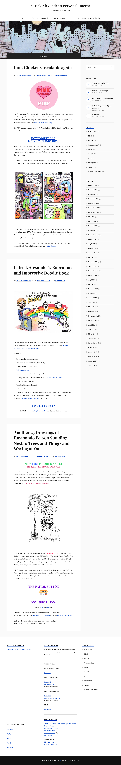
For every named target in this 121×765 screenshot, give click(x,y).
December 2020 (93, 212)
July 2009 (91, 365)
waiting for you (50, 246)
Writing (90, 167)
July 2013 (91, 302)
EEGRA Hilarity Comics (51, 728)
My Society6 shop (50, 684)
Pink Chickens (49, 735)
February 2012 (93, 311)
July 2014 (91, 280)
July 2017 (91, 244)
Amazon (28, 649)
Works (32, 18)
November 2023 (93, 199)
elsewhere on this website (41, 615)
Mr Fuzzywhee (49, 742)
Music (90, 136)
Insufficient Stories (96, 171)
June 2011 (91, 329)
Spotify (22, 649)
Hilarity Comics (49, 726)
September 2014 (93, 271)
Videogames (92, 162)
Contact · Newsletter (60, 18)
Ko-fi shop (47, 673)
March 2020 (92, 221)
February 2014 (93, 289)
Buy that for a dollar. (43, 405)
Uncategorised (61, 75)
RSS (73, 18)
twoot (48, 607)
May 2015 (91, 257)
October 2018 (92, 230)
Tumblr (9, 743)
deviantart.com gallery (65, 615)
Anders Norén (74, 760)
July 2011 (91, 325)
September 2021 (93, 208)
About (22, 18)
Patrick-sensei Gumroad (52, 698)
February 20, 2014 (43, 280)
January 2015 (92, 266)
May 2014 (91, 284)
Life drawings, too (22, 370)
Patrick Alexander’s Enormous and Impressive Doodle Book (43, 269)
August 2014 (92, 275)
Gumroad (47, 696)
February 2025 (93, 190)
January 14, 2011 (43, 456)
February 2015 (93, 262)
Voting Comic (44, 18)
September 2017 (93, 235)
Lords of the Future (50, 744)
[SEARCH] (111, 67)
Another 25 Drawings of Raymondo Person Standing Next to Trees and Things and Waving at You (41, 440)
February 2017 (93, 248)
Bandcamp (10, 649)
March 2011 (92, 334)
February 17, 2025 (43, 75)
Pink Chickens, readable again (43, 67)
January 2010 (92, 352)
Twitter (9, 738)
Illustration (60, 280)
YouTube (9, 734)
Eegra (91, 153)
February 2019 (93, 226)
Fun (91, 158)
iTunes (17, 649)
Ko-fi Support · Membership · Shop (89, 18)
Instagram (10, 729)
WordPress (55, 760)
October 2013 (92, 293)
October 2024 (92, 194)
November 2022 (93, 203)
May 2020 (91, 217)
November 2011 (93, 316)
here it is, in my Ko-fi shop (43, 122)
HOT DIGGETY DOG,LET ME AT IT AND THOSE (43, 139)
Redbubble (47, 682)
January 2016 (92, 253)
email (42, 607)
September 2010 (93, 343)
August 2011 (92, 320)
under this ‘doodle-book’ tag (29, 398)
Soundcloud (10, 747)
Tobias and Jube (49, 733)
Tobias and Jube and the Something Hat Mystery (60, 723)
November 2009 (93, 356)
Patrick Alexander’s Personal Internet (60, 5)
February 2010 (93, 347)
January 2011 (92, 338)
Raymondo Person (50, 730)
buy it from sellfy (40, 411)
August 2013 (92, 298)
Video (90, 149)
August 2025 (92, 185)
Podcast (91, 140)
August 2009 (92, 361)
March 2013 (92, 307)
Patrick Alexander (23, 75)
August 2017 (92, 239)
